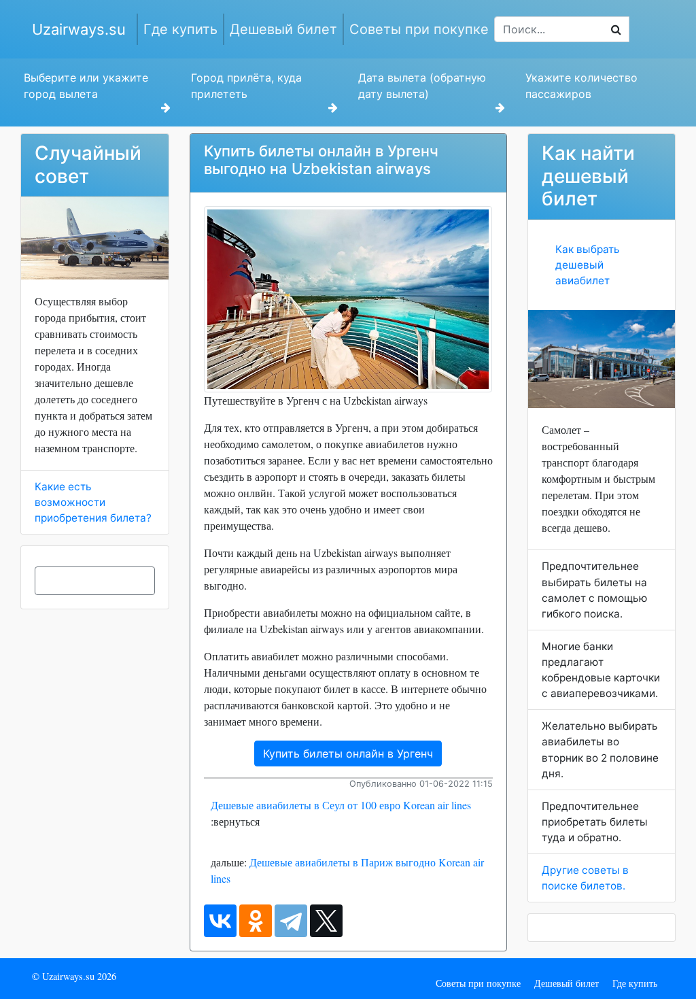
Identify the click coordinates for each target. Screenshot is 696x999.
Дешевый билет (283, 29)
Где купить (180, 29)
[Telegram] (291, 920)
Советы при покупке (419, 29)
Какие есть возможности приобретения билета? (93, 502)
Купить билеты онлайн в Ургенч (348, 753)
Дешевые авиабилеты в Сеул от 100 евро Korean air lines (341, 805)
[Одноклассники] (255, 920)
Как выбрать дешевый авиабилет (587, 265)
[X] (326, 920)
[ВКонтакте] (220, 920)
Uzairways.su (79, 29)
